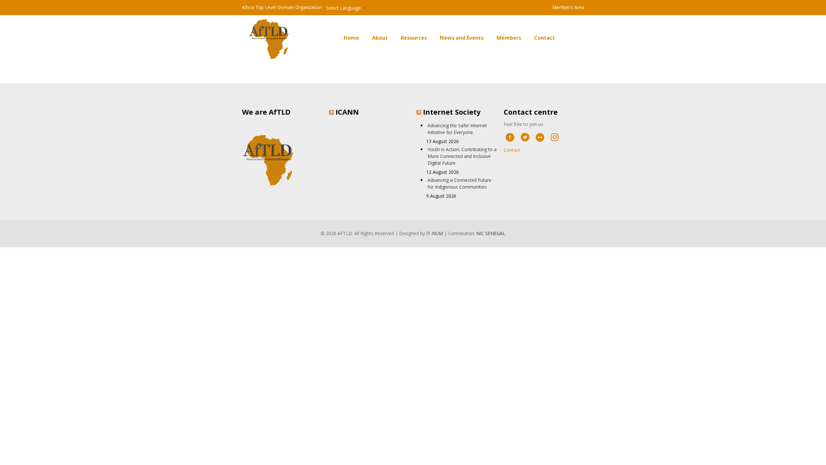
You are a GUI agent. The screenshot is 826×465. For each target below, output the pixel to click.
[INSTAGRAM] (555, 137)
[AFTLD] (271, 38)
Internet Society (452, 112)
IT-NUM (434, 233)
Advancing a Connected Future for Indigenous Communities (459, 183)
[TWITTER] (525, 137)
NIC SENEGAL (490, 233)
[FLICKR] (540, 137)
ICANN (347, 112)
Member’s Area (568, 7)
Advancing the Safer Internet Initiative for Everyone (457, 128)
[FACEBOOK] (510, 137)
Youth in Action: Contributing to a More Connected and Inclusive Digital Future (462, 156)
